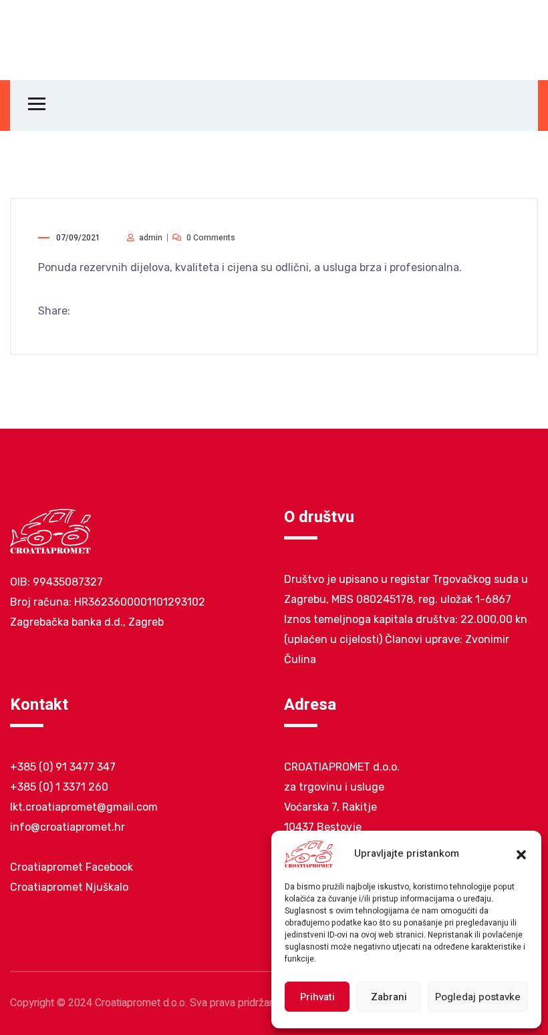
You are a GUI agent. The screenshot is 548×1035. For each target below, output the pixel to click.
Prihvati (317, 997)
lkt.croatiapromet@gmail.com (84, 807)
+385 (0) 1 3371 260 (59, 787)
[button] (521, 854)
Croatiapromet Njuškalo (69, 887)
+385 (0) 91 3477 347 (63, 767)
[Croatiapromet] (58, 39)
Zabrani (389, 997)
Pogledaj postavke (478, 997)
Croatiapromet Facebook (71, 867)
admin (150, 238)
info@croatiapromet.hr (67, 827)
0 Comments (210, 238)
